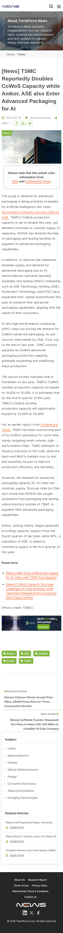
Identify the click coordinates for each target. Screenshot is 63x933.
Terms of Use (21, 885)
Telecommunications (21, 790)
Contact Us (30, 896)
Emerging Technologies (23, 797)
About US (19, 879)
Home (10, 54)
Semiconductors (40, 117)
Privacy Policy (39, 885)
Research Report (37, 879)
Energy (12, 776)
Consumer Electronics (22, 783)
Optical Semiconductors (23, 769)
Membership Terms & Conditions (30, 891)
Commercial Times (37, 181)
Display (12, 762)
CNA (15, 181)
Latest (12, 748)
